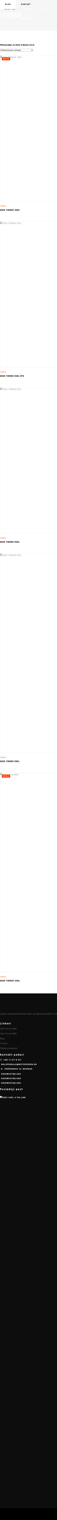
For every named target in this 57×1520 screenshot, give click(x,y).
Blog (2, 1038)
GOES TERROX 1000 (9, 210)
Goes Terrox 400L (8, 1033)
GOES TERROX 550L (9, 761)
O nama (3, 1043)
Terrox (3, 206)
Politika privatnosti (9, 1048)
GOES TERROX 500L (10, 541)
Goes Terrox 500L (8, 1028)
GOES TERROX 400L (10, 980)
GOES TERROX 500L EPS (12, 376)
